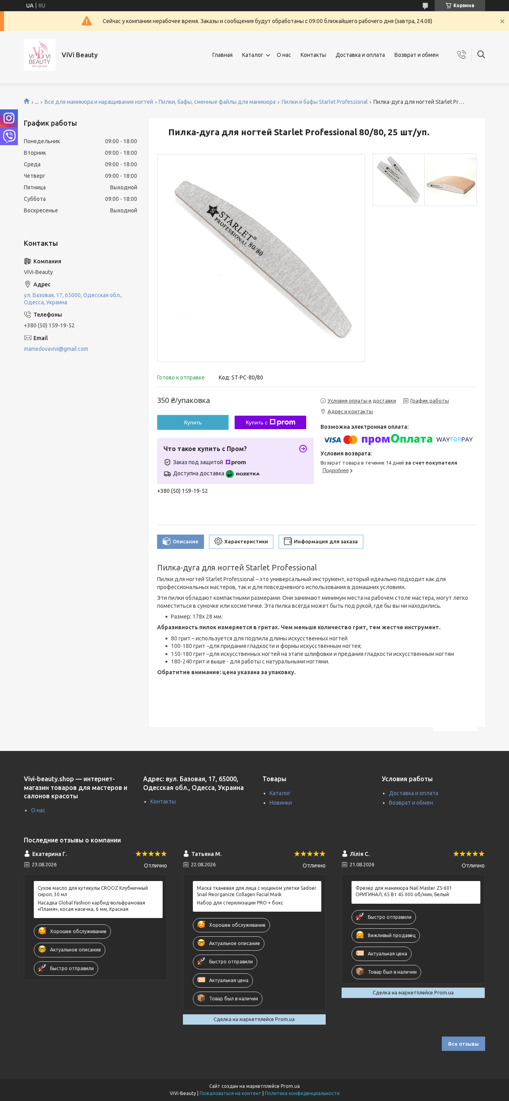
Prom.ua (290, 1086)
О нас (284, 55)
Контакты (313, 55)
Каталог (252, 55)
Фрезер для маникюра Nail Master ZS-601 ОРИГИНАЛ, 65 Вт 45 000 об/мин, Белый (404, 891)
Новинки (281, 802)
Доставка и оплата (360, 55)
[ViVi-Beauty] (40, 55)
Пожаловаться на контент (230, 1093)
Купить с (257, 422)
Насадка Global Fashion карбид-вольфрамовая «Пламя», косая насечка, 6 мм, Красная (91, 906)
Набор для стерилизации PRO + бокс (240, 902)
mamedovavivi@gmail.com (56, 349)
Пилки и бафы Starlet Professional (325, 102)
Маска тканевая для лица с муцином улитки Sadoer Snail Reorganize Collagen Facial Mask (257, 891)
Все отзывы (463, 1044)
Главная (222, 55)
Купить (193, 422)
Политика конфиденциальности (302, 1093)
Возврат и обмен (416, 55)
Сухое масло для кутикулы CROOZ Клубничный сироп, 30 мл (93, 891)
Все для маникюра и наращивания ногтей (99, 102)
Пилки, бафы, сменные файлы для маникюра (217, 102)
